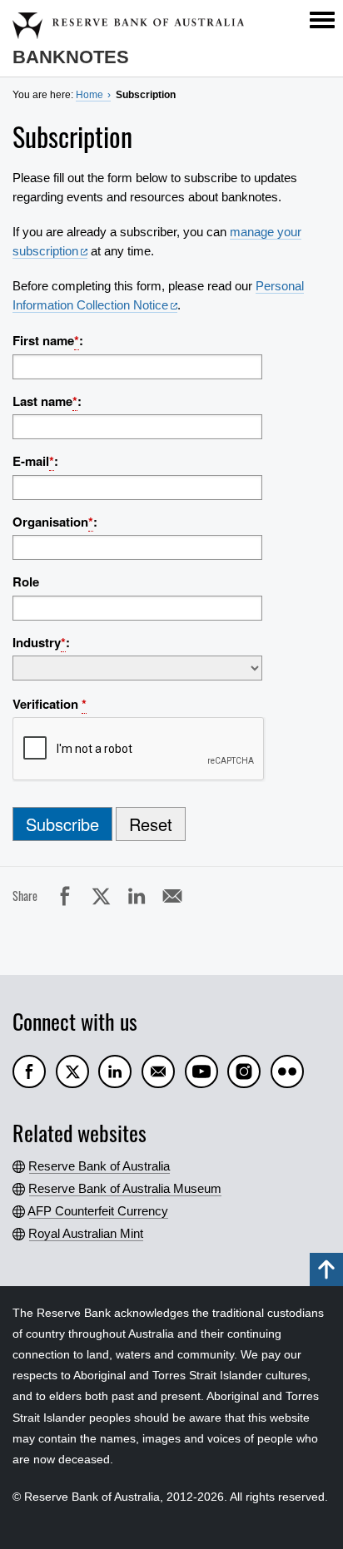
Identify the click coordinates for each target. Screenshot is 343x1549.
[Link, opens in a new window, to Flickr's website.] (287, 1071)
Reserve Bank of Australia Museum (125, 1188)
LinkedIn (152, 895)
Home (89, 95)
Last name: (47, 401)
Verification (49, 704)
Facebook (81, 895)
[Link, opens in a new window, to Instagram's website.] (244, 1071)
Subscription (146, 95)
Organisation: (54, 521)
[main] (171, 548)
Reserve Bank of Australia (99, 1166)
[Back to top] (326, 1269)
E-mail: (35, 461)
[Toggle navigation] (322, 20)
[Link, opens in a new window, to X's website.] (72, 1071)
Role (25, 581)
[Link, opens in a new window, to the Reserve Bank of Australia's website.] (158, 1071)
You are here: (42, 95)
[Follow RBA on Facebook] (29, 1071)
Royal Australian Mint (86, 1233)
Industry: (41, 642)
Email (188, 895)
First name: (47, 340)
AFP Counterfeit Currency (98, 1211)
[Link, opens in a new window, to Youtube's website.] (201, 1071)
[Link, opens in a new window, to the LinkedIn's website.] (115, 1071)
